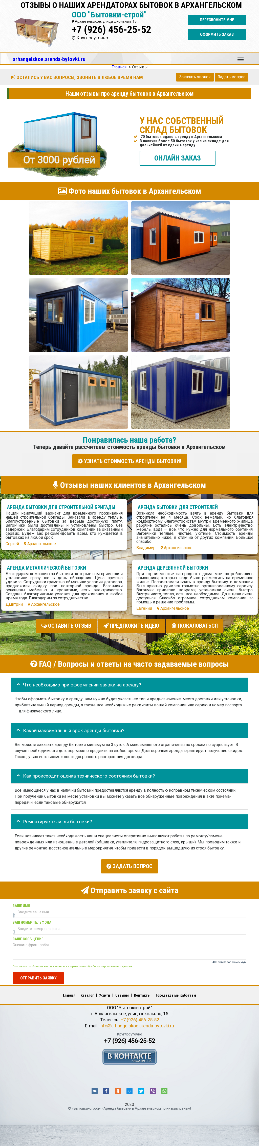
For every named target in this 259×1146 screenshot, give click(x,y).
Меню (240, 57)
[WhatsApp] (164, 1091)
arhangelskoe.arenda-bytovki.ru (49, 59)
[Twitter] (141, 1091)
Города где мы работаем (176, 995)
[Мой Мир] (129, 1091)
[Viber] (153, 1091)
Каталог (87, 995)
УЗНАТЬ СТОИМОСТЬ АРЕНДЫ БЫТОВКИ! (132, 461)
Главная (69, 995)
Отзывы (122, 995)
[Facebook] (106, 1091)
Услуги (104, 995)
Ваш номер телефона (32, 922)
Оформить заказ (217, 34)
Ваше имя (21, 906)
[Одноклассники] (118, 1091)
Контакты (142, 995)
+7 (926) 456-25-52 (111, 30)
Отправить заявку (38, 978)
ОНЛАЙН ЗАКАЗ (177, 158)
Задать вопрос (231, 76)
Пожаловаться (197, 626)
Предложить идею (134, 626)
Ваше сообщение (28, 939)
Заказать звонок (195, 76)
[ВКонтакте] (95, 1091)
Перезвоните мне (217, 19)
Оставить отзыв (69, 626)
